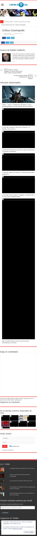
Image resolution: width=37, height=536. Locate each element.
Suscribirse (5, 512)
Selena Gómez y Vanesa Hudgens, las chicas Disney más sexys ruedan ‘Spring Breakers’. (13, 71)
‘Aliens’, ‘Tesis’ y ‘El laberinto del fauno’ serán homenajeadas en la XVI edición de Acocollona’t (17, 105)
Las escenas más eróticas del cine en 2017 (21, 480)
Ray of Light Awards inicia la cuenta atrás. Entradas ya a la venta (15, 342)
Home (3, 25)
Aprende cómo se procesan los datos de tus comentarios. (16, 399)
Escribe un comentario (9, 34)
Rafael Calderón (7, 33)
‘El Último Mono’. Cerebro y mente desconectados (17, 21)
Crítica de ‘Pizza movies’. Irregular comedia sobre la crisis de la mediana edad (18, 196)
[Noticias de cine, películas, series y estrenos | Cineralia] (18, 4)
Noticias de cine (10, 25)
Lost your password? (8, 450)
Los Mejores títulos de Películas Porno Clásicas (22, 468)
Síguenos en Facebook (10, 402)
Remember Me (15, 446)
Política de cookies (17, 528)
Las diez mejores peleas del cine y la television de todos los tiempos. (23, 76)
